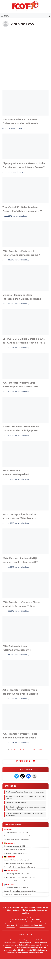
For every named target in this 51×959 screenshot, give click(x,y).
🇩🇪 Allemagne (10, 857)
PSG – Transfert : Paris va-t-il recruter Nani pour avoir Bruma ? (21, 253)
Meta (9, 910)
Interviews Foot (42, 907)
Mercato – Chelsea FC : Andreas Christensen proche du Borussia (20, 121)
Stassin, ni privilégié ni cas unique (15, 853)
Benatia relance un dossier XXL (14, 846)
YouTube (32, 910)
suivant (38, 749)
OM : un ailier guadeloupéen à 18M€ (16, 874)
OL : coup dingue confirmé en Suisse (16, 832)
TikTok (25, 910)
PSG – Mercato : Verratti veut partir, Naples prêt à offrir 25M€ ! (20, 384)
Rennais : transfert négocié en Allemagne (18, 863)
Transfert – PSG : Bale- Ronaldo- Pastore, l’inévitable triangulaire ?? (22, 209)
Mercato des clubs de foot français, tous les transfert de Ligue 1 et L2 (25, 797)
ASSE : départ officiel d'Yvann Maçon (16, 881)
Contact (10, 925)
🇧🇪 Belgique (9, 843)
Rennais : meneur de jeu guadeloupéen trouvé (19, 877)
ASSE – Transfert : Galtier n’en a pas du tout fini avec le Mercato (20, 691)
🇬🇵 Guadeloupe (11, 871)
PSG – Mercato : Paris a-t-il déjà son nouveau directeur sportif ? (20, 560)
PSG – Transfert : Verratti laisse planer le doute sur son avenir (19, 735)
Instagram (17, 910)
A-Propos (35, 919)
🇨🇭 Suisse (8, 829)
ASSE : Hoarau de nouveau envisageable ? (15, 472)
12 (30, 749)
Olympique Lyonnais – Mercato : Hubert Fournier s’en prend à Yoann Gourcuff (24, 165)
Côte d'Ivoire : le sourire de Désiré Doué (17, 895)
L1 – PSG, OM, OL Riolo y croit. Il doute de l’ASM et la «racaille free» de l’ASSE (23, 340)
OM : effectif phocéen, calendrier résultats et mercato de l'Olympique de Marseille (25, 808)
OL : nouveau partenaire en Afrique (16, 887)
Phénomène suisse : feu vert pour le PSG (18, 836)
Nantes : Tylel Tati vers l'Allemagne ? (16, 860)
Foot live (16, 907)
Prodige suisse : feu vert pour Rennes (16, 839)
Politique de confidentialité (32, 925)
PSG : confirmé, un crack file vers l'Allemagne (19, 867)
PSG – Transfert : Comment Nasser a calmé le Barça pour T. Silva (21, 604)
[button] (49, 15)
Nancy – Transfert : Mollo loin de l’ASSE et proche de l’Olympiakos (20, 428)
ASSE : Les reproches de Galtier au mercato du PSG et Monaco (19, 516)
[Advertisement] (25, 56)
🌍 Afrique (9, 884)
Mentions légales (19, 919)
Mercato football (28, 907)
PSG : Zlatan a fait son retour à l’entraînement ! (16, 647)
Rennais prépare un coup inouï (14, 850)
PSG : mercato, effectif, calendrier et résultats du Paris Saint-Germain (24, 814)
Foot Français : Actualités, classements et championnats (25, 792)
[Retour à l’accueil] (25, 5)
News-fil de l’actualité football (16, 803)
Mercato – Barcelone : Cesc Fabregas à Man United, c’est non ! (21, 296)
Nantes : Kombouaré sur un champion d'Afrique (20, 891)
